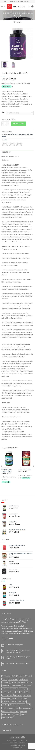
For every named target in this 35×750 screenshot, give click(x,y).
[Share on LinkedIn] (20, 144)
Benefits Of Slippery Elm (15, 644)
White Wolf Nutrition (7, 717)
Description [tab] (5, 152)
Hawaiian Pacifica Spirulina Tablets (6, 470)
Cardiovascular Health (23, 134)
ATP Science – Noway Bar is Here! (18, 663)
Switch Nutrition (14, 711)
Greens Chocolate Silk (24, 470)
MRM (5, 140)
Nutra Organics (22, 701)
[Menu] (1, 6)
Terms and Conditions (17, 742)
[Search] (5, 6)
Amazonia (20, 676)
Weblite (16, 747)
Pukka (16, 708)
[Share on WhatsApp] (3, 144)
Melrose (28, 692)
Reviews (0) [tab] (5, 160)
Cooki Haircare (23, 679)
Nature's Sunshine (16, 698)
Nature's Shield (6, 698)
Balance (4, 679)
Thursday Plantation (7, 714)
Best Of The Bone (13, 679)
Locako (12, 692)
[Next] (30, 43)
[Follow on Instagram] (23, 621)
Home (4, 13)
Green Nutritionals (16, 685)
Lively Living (5, 692)
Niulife (25, 698)
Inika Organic (23, 689)
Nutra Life (13, 701)
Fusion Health (5, 685)
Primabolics (10, 708)
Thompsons (23, 711)
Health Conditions (13, 13)
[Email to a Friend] (13, 144)
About (9, 740)
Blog (14, 740)
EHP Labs (13, 682)
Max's (22, 692)
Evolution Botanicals (26, 682)
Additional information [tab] (10, 156)
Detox (31, 134)
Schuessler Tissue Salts (26, 708)
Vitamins (3, 136)
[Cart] (32, 6)
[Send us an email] (26, 621)
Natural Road (27, 695)
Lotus (17, 692)
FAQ (26, 740)
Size (2, 112)
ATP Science (27, 676)
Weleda (23, 714)
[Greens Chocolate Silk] (26, 458)
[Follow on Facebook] (19, 621)
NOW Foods (5, 701)
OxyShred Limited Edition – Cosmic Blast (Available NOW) (18, 651)
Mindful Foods (18, 695)
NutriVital (4, 705)
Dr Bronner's (5, 682)
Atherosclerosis (27, 13)
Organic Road (20, 705)
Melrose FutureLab (7, 695)
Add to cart (18, 123)
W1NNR (17, 714)
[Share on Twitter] (10, 144)
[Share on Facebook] (6, 144)
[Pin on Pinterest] (17, 144)
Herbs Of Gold (14, 689)
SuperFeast (5, 711)
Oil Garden (12, 705)
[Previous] (4, 43)
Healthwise (5, 689)
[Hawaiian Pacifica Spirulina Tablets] (9, 458)
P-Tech (28, 705)
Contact (21, 740)
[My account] (29, 6)
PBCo (3, 708)
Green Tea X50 (27, 685)
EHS (19, 682)
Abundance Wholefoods (8, 676)
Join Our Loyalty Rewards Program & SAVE (19, 657)
